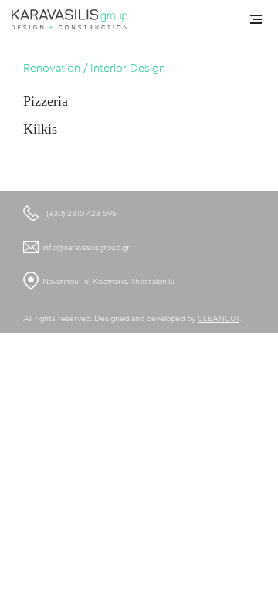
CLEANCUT (218, 319)
